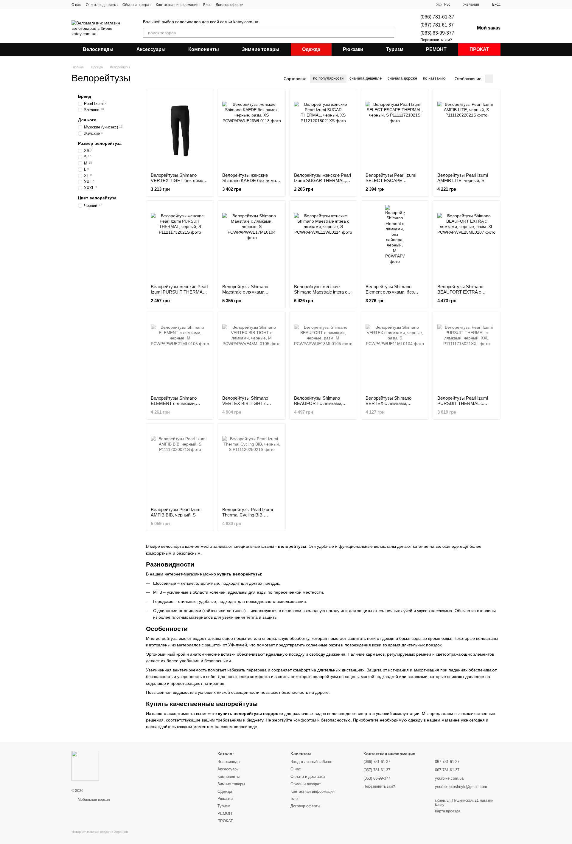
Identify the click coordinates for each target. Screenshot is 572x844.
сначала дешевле (365, 78)
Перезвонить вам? (436, 40)
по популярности (328, 78)
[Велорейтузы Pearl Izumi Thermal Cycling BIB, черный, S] (251, 465)
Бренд (84, 96)
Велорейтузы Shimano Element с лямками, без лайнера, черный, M (390, 292)
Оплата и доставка (102, 5)
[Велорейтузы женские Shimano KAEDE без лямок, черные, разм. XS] (251, 131)
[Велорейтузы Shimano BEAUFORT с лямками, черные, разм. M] (323, 353)
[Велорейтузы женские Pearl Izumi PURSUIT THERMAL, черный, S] (180, 242)
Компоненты (203, 49)
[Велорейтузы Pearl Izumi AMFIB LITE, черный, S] (466, 131)
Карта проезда (447, 811)
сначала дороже (402, 78)
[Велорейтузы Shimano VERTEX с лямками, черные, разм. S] (395, 353)
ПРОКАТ (479, 49)
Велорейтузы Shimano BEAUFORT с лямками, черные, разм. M (318, 403)
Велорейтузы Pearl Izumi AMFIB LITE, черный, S (462, 178)
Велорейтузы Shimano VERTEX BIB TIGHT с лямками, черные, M (245, 403)
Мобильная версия (93, 800)
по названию (434, 78)
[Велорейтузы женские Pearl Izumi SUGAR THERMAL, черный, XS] (323, 131)
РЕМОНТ (436, 49)
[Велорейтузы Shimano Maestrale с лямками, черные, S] (251, 242)
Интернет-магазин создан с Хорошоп (100, 832)
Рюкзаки (353, 49)
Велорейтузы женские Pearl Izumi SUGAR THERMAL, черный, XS (322, 180)
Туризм (394, 49)
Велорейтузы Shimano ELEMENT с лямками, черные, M (174, 403)
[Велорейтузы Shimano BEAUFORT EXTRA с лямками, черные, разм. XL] (466, 242)
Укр (439, 4)
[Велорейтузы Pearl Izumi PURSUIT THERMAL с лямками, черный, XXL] (466, 353)
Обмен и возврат (136, 5)
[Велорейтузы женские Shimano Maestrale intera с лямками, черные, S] (323, 242)
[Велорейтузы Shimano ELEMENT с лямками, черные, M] (180, 353)
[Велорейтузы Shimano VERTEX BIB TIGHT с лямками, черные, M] (251, 353)
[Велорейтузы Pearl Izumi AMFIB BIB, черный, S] (180, 465)
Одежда (311, 49)
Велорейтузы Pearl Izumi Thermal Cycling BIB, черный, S (247, 515)
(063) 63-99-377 (437, 32)
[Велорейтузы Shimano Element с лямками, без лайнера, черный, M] (395, 242)
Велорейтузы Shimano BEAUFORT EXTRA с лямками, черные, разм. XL (465, 292)
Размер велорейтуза (100, 143)
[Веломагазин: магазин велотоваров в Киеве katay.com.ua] (85, 766)
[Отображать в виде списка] (496, 79)
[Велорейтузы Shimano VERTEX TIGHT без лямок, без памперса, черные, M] (180, 131)
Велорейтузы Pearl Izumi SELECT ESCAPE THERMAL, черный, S (391, 180)
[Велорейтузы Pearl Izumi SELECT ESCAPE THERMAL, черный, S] (395, 131)
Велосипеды (98, 49)
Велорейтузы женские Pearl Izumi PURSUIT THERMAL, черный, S (179, 292)
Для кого (87, 119)
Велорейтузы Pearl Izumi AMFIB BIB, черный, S (176, 512)
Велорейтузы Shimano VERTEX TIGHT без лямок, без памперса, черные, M (178, 180)
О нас (76, 5)
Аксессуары (151, 49)
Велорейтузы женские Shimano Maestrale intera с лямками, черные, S (320, 292)
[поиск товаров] (389, 33)
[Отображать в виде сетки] (489, 79)
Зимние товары (260, 49)
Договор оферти (229, 5)
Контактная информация (177, 5)
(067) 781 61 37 (437, 24)
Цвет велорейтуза (97, 198)
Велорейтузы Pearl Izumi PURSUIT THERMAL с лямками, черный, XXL (462, 403)
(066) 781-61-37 (437, 16)
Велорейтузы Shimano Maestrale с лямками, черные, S (245, 292)
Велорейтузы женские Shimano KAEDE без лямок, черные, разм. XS (250, 180)
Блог (207, 5)
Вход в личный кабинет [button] (311, 761)
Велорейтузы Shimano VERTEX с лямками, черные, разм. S (388, 403)
